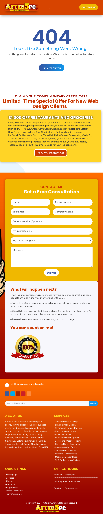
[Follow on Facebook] (7, 393)
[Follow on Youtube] (18, 393)
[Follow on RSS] (29, 393)
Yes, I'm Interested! (50, 152)
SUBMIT (51, 273)
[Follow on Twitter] (12, 393)
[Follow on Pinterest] (23, 393)
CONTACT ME (88, 7)
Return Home (51, 68)
